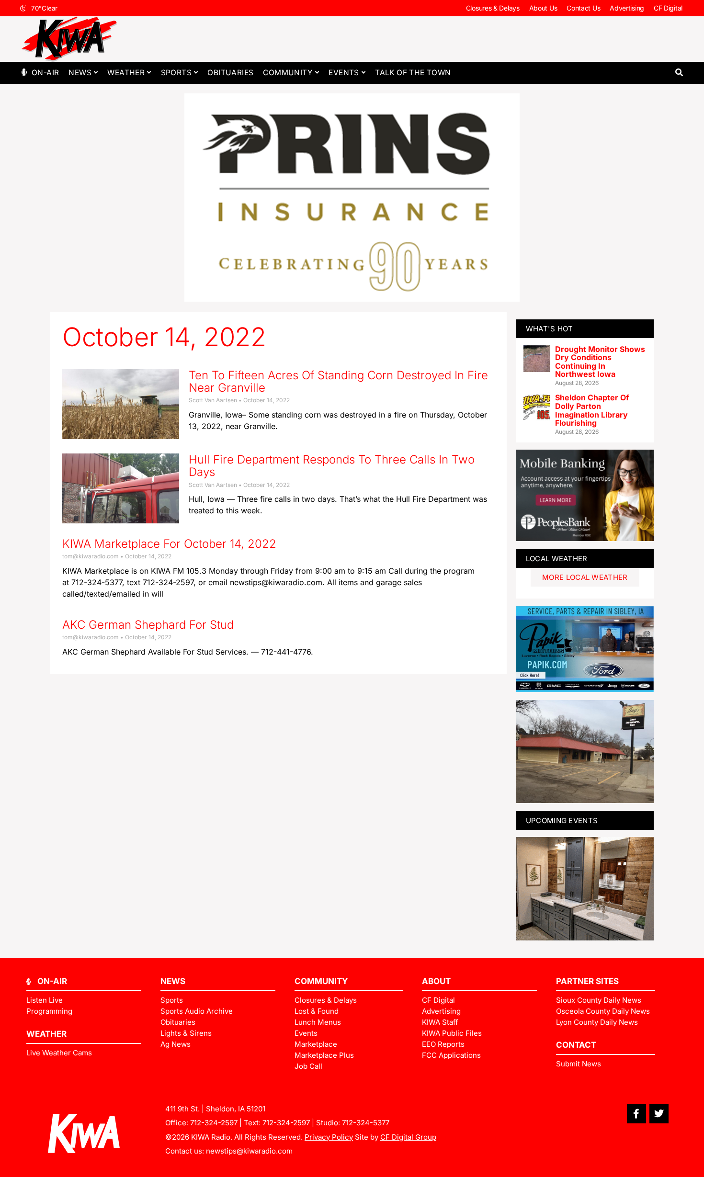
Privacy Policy (329, 1137)
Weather (126, 72)
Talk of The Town (413, 72)
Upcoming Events (562, 820)
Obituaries (230, 72)
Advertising (627, 8)
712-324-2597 (214, 1122)
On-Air (45, 72)
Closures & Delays (493, 8)
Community (288, 72)
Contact (576, 1045)
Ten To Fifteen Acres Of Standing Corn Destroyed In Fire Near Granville (338, 381)
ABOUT (436, 981)
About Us (543, 8)
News (79, 72)
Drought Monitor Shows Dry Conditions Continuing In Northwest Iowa (600, 361)
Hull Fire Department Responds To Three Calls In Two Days (332, 466)
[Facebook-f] (636, 1113)
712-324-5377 (365, 1122)
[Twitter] (659, 1113)
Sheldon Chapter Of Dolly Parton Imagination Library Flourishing (592, 410)
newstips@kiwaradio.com (249, 1150)
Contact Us (583, 8)
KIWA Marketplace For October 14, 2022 (169, 544)
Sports (176, 72)
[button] (678, 72)
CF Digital (668, 8)
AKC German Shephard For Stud (148, 625)
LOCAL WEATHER (557, 558)
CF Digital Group (408, 1137)
